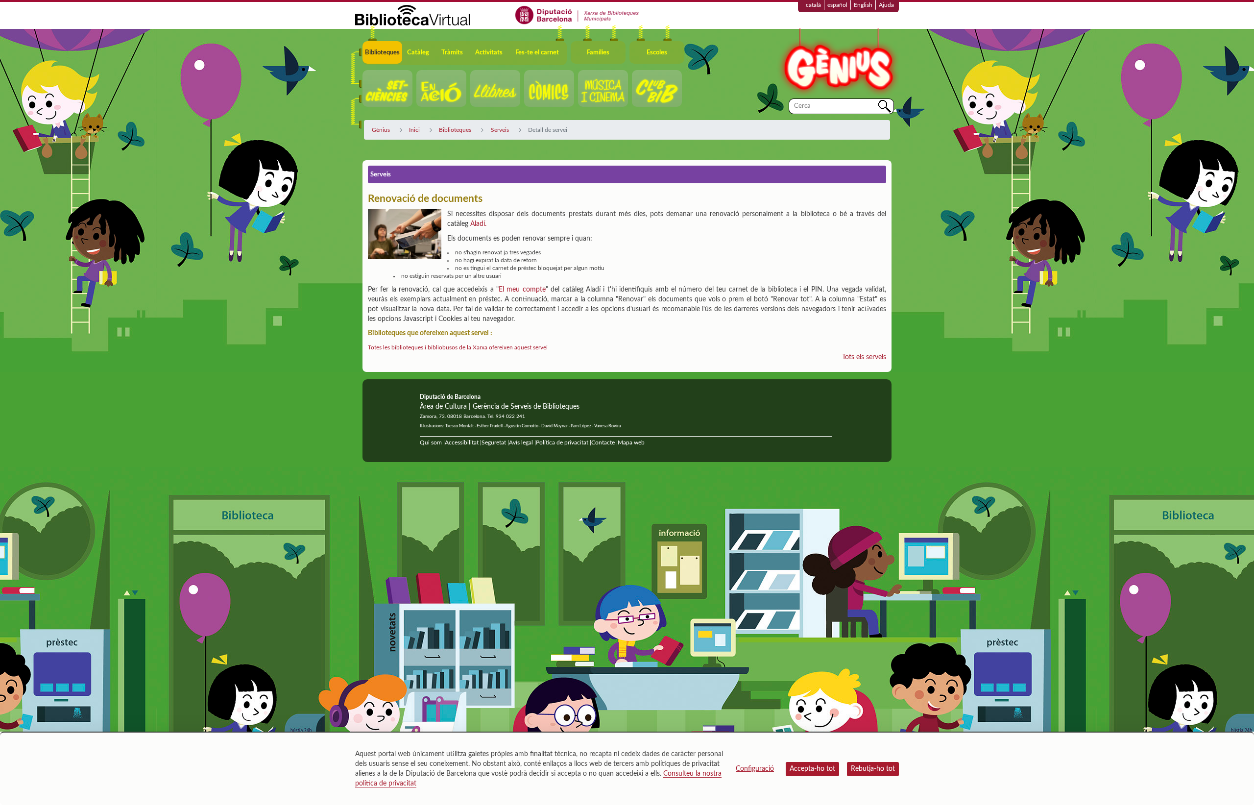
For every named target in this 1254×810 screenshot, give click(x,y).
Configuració (755, 768)
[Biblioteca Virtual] (412, 14)
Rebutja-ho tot (873, 768)
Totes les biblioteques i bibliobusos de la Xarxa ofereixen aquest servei (458, 347)
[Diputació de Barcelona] (577, 14)
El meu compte (522, 289)
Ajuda (886, 5)
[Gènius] (837, 63)
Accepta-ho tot (812, 768)
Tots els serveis (864, 357)
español (837, 5)
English (863, 5)
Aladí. (478, 224)
